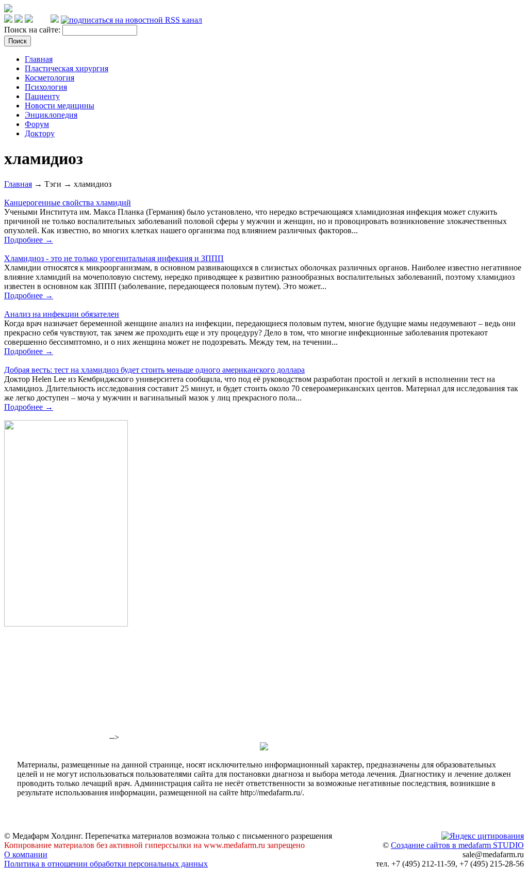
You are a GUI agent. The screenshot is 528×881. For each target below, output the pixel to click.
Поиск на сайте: (33, 29)
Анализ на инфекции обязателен (61, 314)
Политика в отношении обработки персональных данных (106, 863)
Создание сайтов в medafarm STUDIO (457, 845)
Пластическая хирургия (66, 68)
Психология (46, 87)
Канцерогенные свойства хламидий (67, 202)
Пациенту (42, 96)
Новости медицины (59, 105)
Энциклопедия (51, 114)
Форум (37, 124)
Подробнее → (28, 239)
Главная (39, 59)
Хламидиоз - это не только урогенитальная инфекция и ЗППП (114, 258)
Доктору (40, 133)
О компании (25, 854)
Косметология (49, 77)
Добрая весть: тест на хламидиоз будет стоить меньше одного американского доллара (154, 369)
